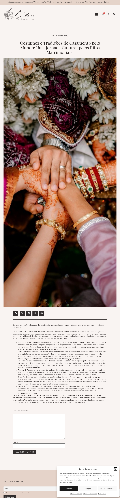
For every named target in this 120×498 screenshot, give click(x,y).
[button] (115, 469)
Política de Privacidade (90, 494)
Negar (88, 489)
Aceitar (69, 489)
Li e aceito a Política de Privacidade (17, 493)
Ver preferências (107, 489)
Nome (16, 442)
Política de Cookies (76, 494)
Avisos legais (102, 494)
